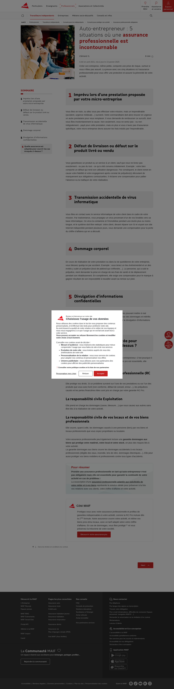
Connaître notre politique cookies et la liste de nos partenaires (83, 367)
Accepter (100, 374)
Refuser (85, 374)
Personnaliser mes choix (66, 374)
